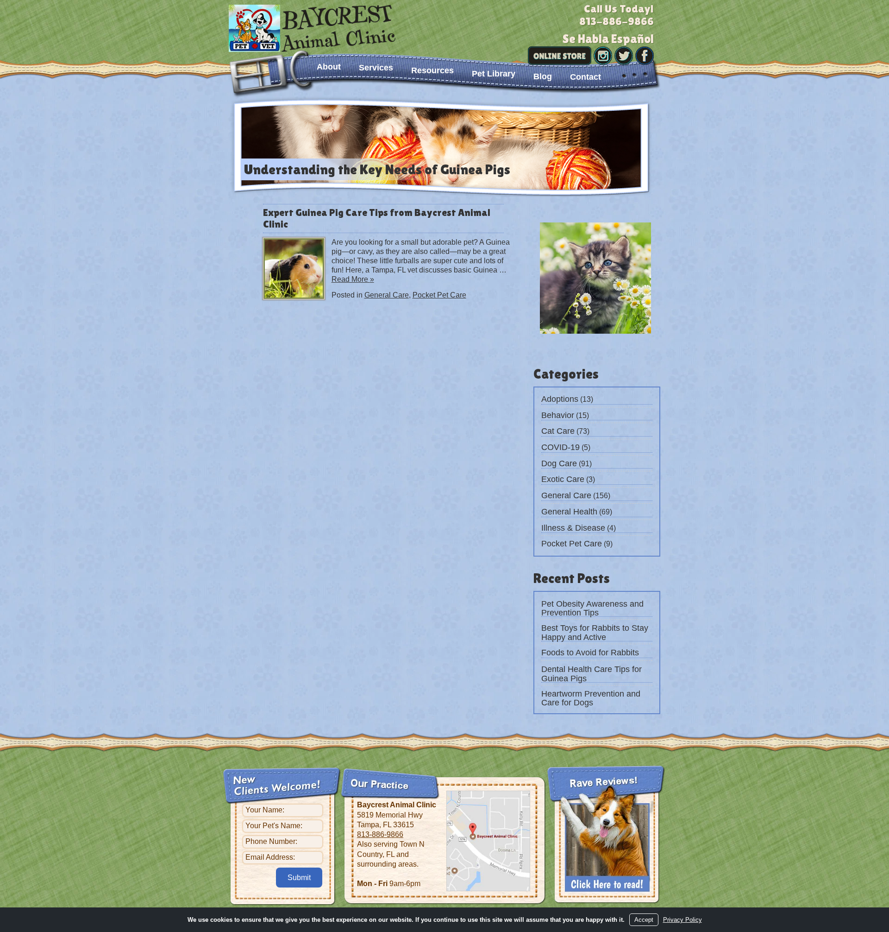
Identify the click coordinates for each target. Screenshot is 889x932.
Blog (542, 76)
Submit (299, 877)
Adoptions (559, 399)
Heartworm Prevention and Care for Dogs (590, 698)
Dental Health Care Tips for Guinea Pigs (591, 674)
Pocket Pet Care (439, 295)
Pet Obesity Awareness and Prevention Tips (592, 608)
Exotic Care (562, 479)
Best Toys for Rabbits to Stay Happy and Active (594, 632)
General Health (569, 511)
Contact (585, 77)
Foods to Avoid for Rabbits (590, 652)
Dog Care (559, 463)
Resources (432, 70)
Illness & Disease (573, 528)
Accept (643, 919)
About (329, 66)
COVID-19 (560, 447)
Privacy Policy (682, 919)
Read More (353, 279)
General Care (386, 295)
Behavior (557, 415)
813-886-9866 (380, 834)
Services (376, 67)
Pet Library (493, 73)
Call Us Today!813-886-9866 (616, 14)
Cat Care (558, 431)
